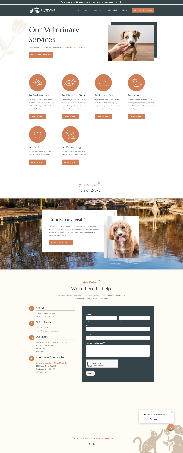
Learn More (36, 116)
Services (98, 10)
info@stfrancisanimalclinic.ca (89, 2)
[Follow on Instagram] (120, 2)
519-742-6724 (91, 190)
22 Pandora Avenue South (46, 313)
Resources (112, 10)
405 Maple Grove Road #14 (46, 366)
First (87, 321)
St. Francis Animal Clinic (70, 47)
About (87, 10)
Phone (88, 334)
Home (79, 10)
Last (120, 321)
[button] (171, 427)
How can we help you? (95, 343)
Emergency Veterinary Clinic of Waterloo (52, 363)
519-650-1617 (42, 372)
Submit (90, 373)
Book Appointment (143, 10)
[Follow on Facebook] (116, 2)
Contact (126, 10)
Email (89, 325)
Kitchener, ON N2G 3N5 (45, 316)
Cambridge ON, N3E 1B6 (45, 369)
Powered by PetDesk (104, 438)
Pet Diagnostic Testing (74, 95)
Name (89, 314)
